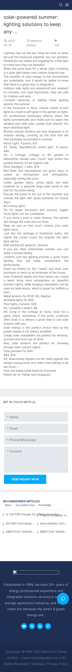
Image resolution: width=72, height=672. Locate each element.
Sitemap (37, 664)
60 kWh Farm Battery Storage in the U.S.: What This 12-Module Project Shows (20, 523)
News (8, 505)
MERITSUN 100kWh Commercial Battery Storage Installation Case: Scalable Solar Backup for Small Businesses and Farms (20, 531)
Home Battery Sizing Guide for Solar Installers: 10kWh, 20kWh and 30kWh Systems (54, 523)
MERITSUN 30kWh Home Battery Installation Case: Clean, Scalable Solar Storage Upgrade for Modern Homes (54, 531)
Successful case (25, 505)
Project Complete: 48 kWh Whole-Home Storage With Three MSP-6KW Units (54, 515)
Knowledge (45, 505)
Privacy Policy (57, 664)
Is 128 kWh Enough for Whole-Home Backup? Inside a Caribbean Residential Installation (34, 514)
